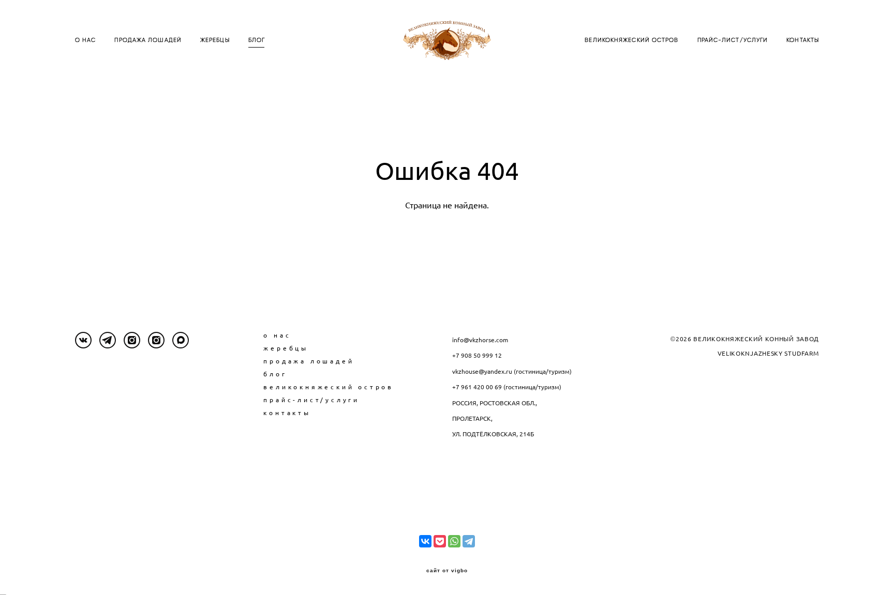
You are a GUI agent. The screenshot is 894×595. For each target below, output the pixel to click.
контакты (286, 413)
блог (275, 374)
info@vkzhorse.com (480, 340)
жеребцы (285, 348)
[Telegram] (469, 541)
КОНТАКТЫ (802, 40)
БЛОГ (256, 40)
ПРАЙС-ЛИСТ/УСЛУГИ (732, 40)
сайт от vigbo (447, 570)
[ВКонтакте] (425, 541)
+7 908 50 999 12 (477, 355)
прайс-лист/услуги (311, 400)
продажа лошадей (308, 361)
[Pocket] (440, 541)
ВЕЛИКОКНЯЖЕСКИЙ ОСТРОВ (631, 40)
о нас (277, 335)
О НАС (85, 40)
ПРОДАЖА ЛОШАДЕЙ (148, 40)
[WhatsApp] (454, 541)
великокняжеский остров (328, 387)
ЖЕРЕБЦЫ (215, 40)
